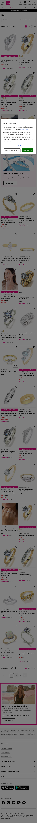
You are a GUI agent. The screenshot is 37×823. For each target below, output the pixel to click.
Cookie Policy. (24, 129)
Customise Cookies (17, 145)
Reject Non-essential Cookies (12, 150)
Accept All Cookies (27, 150)
